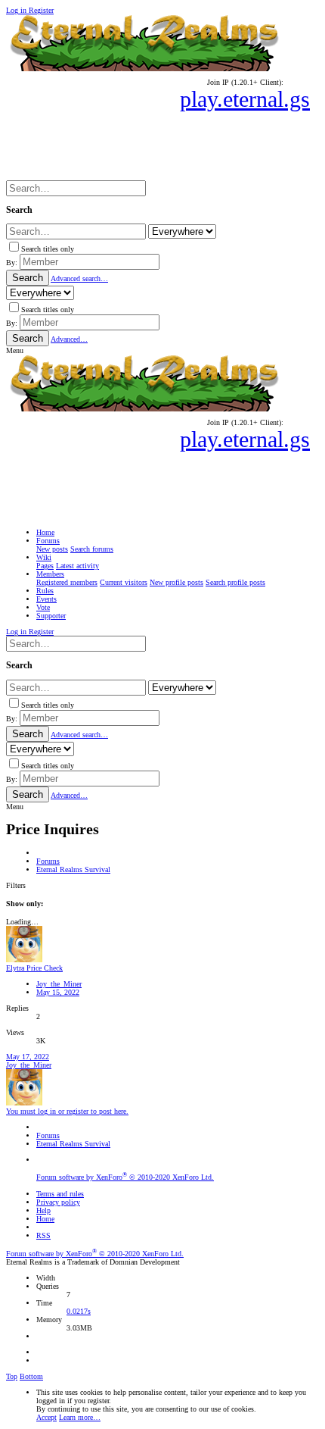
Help (43, 1210)
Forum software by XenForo (125, 1177)
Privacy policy (58, 1202)
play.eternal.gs (245, 98)
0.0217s (79, 1311)
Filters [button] (16, 885)
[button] (14, 350)
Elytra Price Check (34, 968)
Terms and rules (60, 1194)
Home (45, 1219)
